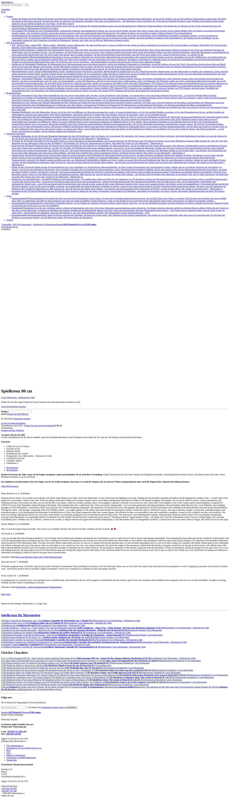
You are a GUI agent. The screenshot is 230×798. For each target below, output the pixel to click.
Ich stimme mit (47, 707)
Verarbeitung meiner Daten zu (53, 707)
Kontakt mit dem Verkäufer (12, 430)
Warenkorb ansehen (22, 419)
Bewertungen (12, 470)
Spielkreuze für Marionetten (44, 224)
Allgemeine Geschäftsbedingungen (21, 757)
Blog (8, 750)
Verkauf (9, 220)
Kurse (8, 196)
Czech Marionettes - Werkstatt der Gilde (18, 397)
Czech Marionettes (154, 630)
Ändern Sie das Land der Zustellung (39, 425)
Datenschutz (11, 760)
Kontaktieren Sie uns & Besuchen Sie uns (24, 748)
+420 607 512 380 (14, 731)
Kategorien (6, 224)
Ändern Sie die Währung (17, 414)
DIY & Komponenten (15, 43)
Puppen (9, 16)
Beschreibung (12, 468)
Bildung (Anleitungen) (15, 755)
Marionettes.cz (7, 2)
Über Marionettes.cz (14, 746)
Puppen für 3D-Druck (15, 134)
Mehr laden (6, 594)
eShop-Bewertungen (9, 486)
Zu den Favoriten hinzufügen (13, 423)
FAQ (8, 753)
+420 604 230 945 (13, 734)
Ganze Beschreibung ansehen (13, 406)
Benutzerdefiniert (13, 93)
